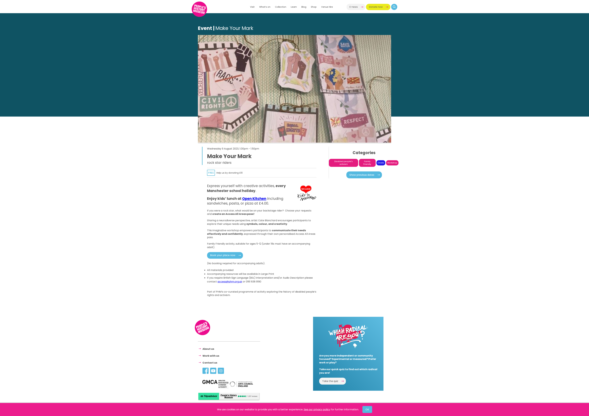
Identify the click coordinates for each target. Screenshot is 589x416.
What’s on (264, 6)
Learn (294, 6)
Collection (280, 6)
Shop (314, 6)
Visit (252, 6)
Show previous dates (361, 175)
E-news (354, 6)
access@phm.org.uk (230, 281)
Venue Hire (327, 6)
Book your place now (222, 255)
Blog (303, 6)
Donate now (376, 6)
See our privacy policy (317, 409)
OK (367, 409)
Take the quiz (330, 381)
